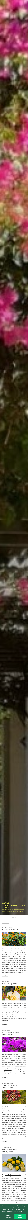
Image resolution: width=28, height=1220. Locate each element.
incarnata (8, 1128)
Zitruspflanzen (5, 1182)
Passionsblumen (6, 1112)
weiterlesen (5, 976)
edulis (19, 1126)
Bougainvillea (8, 1070)
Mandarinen (9, 1175)
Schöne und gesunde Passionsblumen (9, 1086)
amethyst (7, 1124)
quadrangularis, (22, 1128)
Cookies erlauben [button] (20, 1216)
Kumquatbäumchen (7, 1176)
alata (13, 1128)
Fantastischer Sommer (10, 929)
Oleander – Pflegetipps (10, 984)
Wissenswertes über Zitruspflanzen (9, 1150)
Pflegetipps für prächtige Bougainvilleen (11, 1033)
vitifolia (24, 1122)
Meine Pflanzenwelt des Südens (13, 905)
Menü (14, 917)
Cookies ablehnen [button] (8, 1216)
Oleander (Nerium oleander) (10, 1005)
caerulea (19, 1122)
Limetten (17, 1175)
